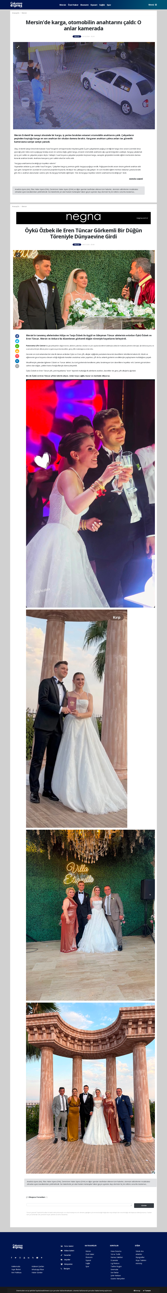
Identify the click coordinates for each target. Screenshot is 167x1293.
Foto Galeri (68, 1246)
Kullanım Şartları (38, 1266)
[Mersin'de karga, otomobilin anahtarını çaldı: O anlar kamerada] (84, 85)
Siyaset (93, 5)
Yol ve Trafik (115, 1254)
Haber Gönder (37, 1272)
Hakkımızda (15, 1266)
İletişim (66, 1268)
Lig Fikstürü (115, 1263)
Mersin (63, 5)
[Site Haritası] (38, 1257)
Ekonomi (84, 5)
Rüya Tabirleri (141, 1260)
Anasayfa (15, 13)
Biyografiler (140, 1257)
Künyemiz (68, 1264)
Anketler (139, 1254)
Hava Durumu (116, 1251)
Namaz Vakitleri (117, 1257)
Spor (109, 5)
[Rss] (34, 1257)
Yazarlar (67, 1255)
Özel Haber (73, 5)
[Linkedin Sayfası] (29, 1257)
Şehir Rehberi (116, 1275)
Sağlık (102, 5)
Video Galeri (69, 1250)
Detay (137, 1290)
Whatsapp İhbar (38, 1269)
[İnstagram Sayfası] (21, 1257)
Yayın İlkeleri (16, 1269)
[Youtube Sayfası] (25, 1257)
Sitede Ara (140, 1251)
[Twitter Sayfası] (16, 1257)
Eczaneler (114, 1260)
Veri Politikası (16, 1272)
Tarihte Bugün (116, 1266)
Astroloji (139, 1263)
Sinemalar (114, 1269)
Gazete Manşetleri (118, 1278)
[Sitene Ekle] (42, 1257)
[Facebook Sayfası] (12, 1257)
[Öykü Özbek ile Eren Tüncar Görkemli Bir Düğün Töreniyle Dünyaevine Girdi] (84, 289)
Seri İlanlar (115, 1272)
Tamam (148, 1290)
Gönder (144, 1205)
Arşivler (67, 1259)
